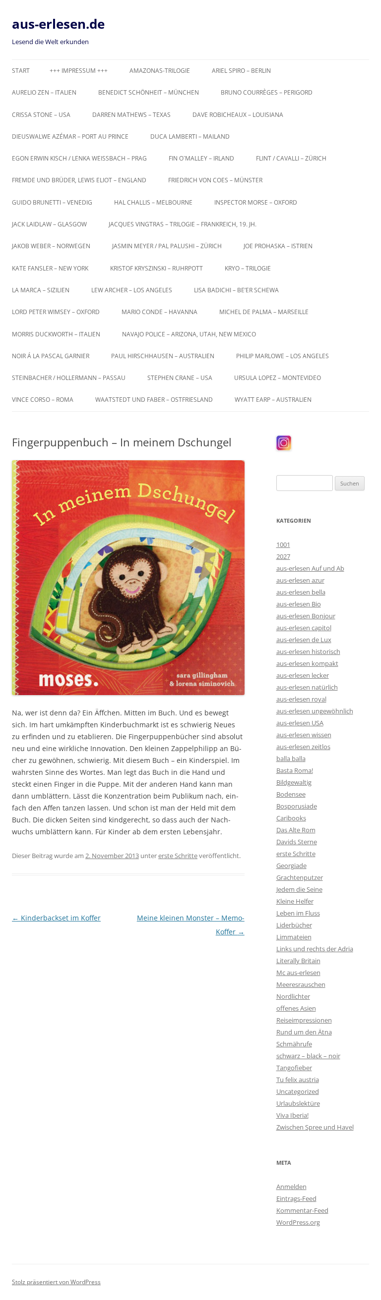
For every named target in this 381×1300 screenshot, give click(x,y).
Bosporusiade (296, 806)
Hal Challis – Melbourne (153, 202)
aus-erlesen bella (300, 592)
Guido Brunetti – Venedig (52, 202)
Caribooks (291, 817)
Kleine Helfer (295, 901)
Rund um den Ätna (304, 1032)
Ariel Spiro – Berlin (241, 70)
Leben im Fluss (298, 913)
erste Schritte (177, 855)
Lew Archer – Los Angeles (131, 290)
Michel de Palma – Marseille (264, 312)
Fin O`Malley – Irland (201, 158)
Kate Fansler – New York (50, 268)
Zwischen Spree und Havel (315, 1127)
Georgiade (291, 865)
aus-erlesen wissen (303, 734)
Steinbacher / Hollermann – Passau (69, 378)
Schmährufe (294, 1043)
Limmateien (294, 936)
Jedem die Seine (299, 889)
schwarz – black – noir (308, 1055)
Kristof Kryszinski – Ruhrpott (156, 268)
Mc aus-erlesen (298, 972)
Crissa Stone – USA (41, 114)
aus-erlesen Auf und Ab (310, 568)
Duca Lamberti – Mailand (190, 136)
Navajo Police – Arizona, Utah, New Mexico (189, 334)
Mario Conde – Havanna (159, 312)
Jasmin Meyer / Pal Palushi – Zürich (167, 246)
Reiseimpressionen (304, 1020)
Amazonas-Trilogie (159, 70)
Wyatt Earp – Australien (273, 399)
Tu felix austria (297, 1079)
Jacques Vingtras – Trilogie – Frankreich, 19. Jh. (182, 224)
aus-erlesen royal (301, 699)
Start (21, 70)
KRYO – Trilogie (248, 268)
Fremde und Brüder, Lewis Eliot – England (79, 180)
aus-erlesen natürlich (307, 687)
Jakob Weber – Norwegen (51, 246)
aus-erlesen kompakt (307, 663)
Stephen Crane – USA (179, 378)
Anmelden (291, 1186)
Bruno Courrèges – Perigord (267, 92)
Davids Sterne (296, 841)
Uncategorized (297, 1091)
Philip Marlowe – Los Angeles (282, 356)
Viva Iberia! (292, 1115)
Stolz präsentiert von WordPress (56, 1282)
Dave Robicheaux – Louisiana (237, 114)
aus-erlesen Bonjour (305, 615)
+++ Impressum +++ (79, 70)
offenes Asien (296, 1008)
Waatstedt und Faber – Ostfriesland (154, 399)
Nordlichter (293, 996)
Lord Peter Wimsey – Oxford (56, 312)
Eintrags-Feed (296, 1198)
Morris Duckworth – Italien (56, 334)
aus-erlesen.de (58, 24)
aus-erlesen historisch (308, 651)
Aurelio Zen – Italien (44, 92)
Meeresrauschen (300, 984)
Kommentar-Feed (302, 1210)
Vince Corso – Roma (42, 399)
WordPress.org (298, 1222)
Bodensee (291, 794)
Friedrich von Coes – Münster (215, 180)
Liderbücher (294, 925)
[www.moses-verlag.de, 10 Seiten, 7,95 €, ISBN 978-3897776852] (128, 577)
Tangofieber (294, 1067)
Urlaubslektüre (298, 1103)
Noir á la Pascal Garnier (50, 356)
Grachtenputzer (299, 877)
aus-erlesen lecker (302, 675)
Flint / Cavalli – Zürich (291, 158)
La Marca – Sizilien (40, 290)
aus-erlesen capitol (303, 627)
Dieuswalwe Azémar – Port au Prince (70, 136)
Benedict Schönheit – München (148, 92)
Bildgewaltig (294, 782)
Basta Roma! (294, 770)
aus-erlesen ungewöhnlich (314, 710)
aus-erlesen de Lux (303, 639)
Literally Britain (298, 960)
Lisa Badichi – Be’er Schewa (236, 290)
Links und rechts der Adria (314, 948)
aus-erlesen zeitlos (303, 746)
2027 (283, 556)
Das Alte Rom (296, 829)
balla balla (291, 758)
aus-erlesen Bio (298, 603)
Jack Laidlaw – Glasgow (49, 224)
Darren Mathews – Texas (131, 114)
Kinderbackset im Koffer (56, 917)
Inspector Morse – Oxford (255, 202)
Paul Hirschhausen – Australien (162, 356)
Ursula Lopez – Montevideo (277, 378)
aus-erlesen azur (300, 580)
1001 (283, 544)
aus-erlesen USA (299, 722)
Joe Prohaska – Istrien (278, 246)
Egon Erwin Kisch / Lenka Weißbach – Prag (79, 158)
